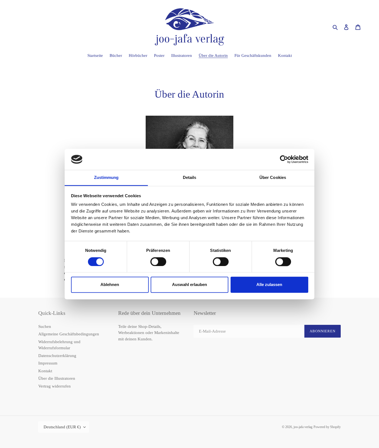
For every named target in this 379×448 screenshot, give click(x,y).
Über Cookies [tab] (272, 177)
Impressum (47, 363)
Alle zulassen (269, 284)
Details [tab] (189, 177)
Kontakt (45, 371)
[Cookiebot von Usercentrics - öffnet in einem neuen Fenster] (284, 159)
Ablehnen (109, 284)
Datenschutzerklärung (57, 355)
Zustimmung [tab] (106, 177)
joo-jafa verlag (303, 427)
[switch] (158, 261)
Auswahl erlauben (189, 284)
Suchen (44, 326)
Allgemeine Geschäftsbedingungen (68, 334)
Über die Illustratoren (56, 378)
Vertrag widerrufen (54, 386)
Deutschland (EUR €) (62, 427)
